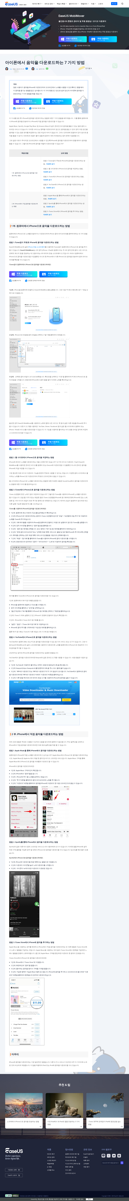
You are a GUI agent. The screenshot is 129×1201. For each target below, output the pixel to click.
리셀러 (85, 1157)
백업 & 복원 (61, 4)
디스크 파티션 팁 (70, 1160)
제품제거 (46, 1196)
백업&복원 (50, 1163)
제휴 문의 (86, 1160)
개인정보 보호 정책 (25, 1196)
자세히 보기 (50, 164)
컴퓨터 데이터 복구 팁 (72, 1154)
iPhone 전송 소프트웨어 (36, 247)
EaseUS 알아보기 (88, 1154)
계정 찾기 (86, 1167)
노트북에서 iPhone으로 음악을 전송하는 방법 (23, 1121)
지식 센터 (68, 1170)
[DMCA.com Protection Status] (15, 1196)
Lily (11, 69)
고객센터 (86, 1163)
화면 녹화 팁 (69, 1167)
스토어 (100, 4)
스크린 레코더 (51, 1160)
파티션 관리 (49, 4)
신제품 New (50, 1170)
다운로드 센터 (12, 1170)
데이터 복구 (36, 4)
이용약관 (39, 1196)
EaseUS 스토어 (12, 1175)
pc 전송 (49, 1167)
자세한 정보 (79, 1199)
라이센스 (33, 1196)
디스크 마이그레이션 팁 (72, 1163)
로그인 (114, 3)
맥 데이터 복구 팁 (70, 1157)
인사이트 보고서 (70, 1173)
